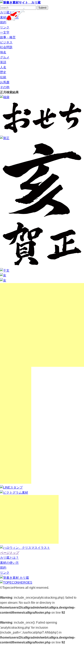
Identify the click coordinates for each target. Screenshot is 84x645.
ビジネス (6, 42)
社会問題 (6, 47)
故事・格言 (8, 37)
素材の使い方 (9, 562)
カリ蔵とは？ (9, 557)
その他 (4, 87)
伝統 (3, 77)
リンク (4, 27)
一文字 (4, 32)
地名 (3, 52)
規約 (3, 22)
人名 (3, 67)
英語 (3, 62)
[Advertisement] (42, 325)
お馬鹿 (4, 82)
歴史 (3, 72)
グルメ (4, 57)
